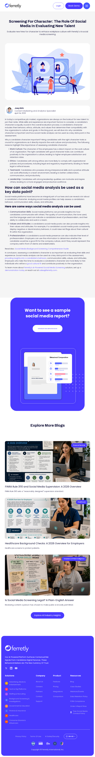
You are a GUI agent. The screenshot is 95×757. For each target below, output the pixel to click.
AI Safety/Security (52, 736)
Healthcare (13, 715)
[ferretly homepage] (13, 5)
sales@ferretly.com (48, 270)
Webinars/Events (77, 691)
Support (39, 701)
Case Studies (75, 687)
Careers (39, 687)
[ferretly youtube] (16, 668)
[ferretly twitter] (6, 668)
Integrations (58, 691)
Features (56, 682)
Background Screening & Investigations (19, 700)
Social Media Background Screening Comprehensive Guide (42, 248)
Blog (72, 682)
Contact (39, 696)
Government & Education (19, 706)
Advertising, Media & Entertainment (17, 683)
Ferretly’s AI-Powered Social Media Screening (44, 267)
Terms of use (35, 736)
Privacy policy (20, 736)
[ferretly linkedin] (11, 668)
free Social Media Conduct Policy (80, 712)
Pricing (55, 687)
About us (39, 682)
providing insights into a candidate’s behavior (25, 258)
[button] (86, 5)
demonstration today (15, 270)
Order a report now (78, 706)
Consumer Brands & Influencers (17, 721)
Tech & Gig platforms (17, 689)
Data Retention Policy (78, 696)
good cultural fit (34, 263)
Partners (39, 691)
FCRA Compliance (77, 701)
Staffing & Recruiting (17, 694)
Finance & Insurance (17, 711)
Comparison (58, 696)
